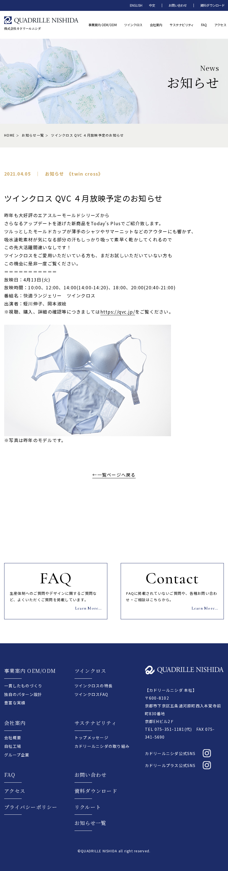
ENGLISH (136, 5)
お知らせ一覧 (33, 135)
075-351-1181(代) (173, 729)
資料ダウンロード (212, 5)
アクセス (14, 790)
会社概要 (12, 737)
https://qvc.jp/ (117, 311)
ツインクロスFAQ (91, 694)
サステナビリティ (96, 722)
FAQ (9, 774)
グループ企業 (16, 755)
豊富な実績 (14, 702)
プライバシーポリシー (31, 807)
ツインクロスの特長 (94, 685)
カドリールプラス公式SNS (170, 765)
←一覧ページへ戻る (114, 474)
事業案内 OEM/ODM (30, 670)
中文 (152, 5)
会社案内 (15, 722)
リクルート (88, 807)
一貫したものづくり (23, 685)
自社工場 (12, 746)
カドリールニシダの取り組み (102, 746)
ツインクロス (90, 670)
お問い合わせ (177, 5)
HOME (9, 135)
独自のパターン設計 (23, 694)
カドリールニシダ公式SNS (170, 753)
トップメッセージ (91, 737)
